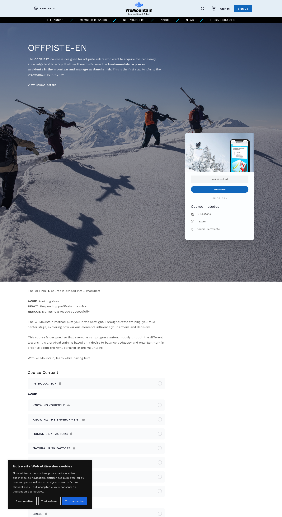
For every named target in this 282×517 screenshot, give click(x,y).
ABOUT (165, 19)
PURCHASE (220, 189)
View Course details (42, 85)
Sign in (225, 8)
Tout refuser (49, 501)
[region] (50, 484)
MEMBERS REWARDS (93, 19)
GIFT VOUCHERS (133, 19)
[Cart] (213, 8)
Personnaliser (25, 501)
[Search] (203, 8)
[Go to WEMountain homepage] (138, 8)
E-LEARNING (55, 19)
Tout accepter (74, 501)
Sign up (243, 8)
